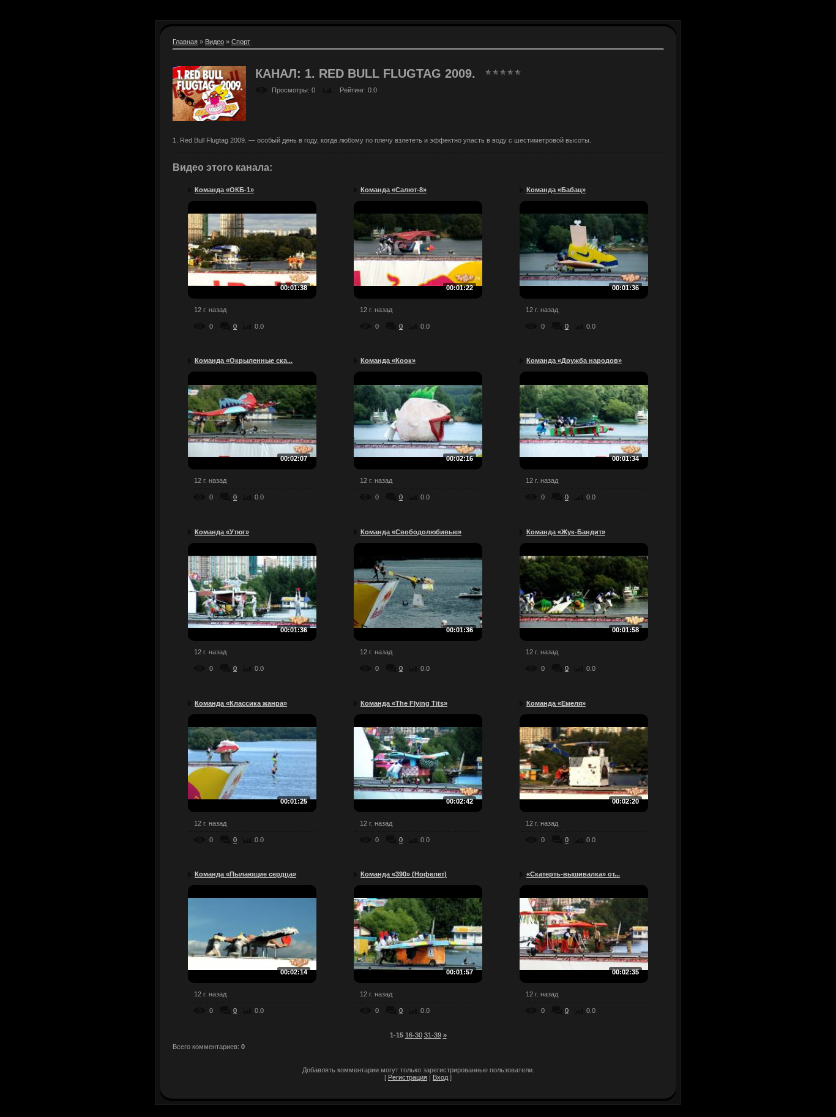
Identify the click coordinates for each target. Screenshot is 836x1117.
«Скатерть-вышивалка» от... (573, 874)
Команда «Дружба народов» (574, 360)
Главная (185, 41)
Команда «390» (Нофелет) (403, 874)
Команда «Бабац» (556, 189)
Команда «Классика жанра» (241, 703)
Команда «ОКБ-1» (224, 189)
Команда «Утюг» (222, 532)
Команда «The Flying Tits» (403, 703)
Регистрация (407, 1077)
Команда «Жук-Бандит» (565, 532)
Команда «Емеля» (556, 703)
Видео (214, 41)
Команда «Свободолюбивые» (410, 532)
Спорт (240, 41)
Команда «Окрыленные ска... (244, 360)
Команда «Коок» (388, 360)
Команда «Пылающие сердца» (245, 874)
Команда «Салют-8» (393, 189)
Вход (440, 1077)
